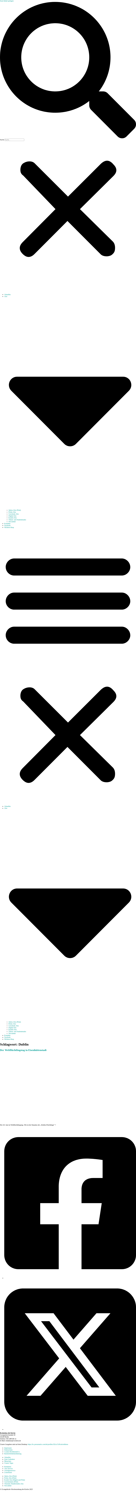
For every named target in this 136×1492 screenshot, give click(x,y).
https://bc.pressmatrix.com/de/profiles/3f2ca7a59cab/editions (48, 1444)
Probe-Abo (12, 512)
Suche (2, 140)
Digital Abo (12, 516)
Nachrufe (7, 525)
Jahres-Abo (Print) (14, 510)
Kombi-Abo (12, 518)
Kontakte (7, 523)
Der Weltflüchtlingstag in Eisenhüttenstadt (23, 1050)
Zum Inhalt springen (7, 1)
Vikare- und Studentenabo (17, 520)
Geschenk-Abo (13, 514)
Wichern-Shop (9, 527)
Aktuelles (7, 294)
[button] (68, 70)
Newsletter (12, 522)
